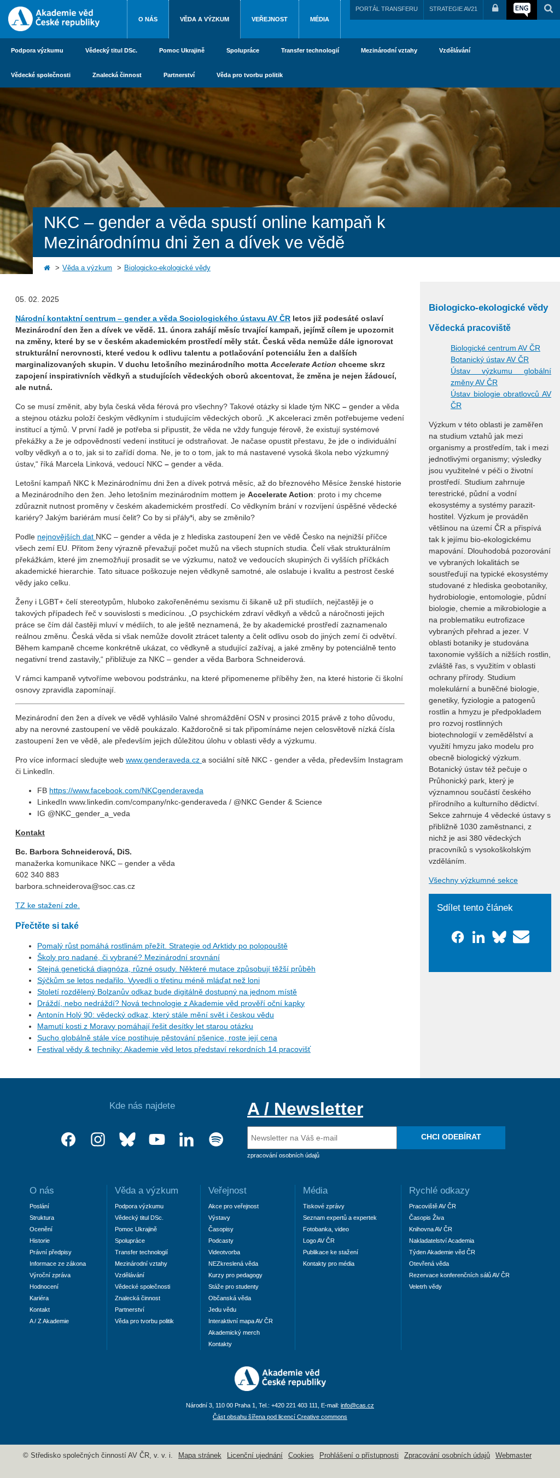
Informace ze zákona (58, 1263)
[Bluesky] (127, 1140)
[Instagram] (98, 1140)
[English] (521, 10)
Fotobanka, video (326, 1229)
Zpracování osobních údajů (447, 1455)
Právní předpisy (51, 1252)
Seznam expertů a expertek (340, 1217)
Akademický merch (234, 1332)
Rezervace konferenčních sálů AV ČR (459, 1275)
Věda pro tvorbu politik (250, 75)
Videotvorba (224, 1252)
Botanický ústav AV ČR (490, 359)
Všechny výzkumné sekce (473, 880)
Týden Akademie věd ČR (442, 1252)
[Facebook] (68, 1140)
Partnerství (179, 75)
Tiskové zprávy (324, 1206)
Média (319, 19)
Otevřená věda (429, 1263)
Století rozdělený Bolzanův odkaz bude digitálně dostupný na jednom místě (167, 991)
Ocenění (41, 1229)
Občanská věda (229, 1298)
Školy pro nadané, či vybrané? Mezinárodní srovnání (128, 957)
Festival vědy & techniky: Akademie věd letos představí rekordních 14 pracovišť (174, 1049)
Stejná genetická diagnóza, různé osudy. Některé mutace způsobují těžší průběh (176, 968)
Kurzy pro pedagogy (235, 1275)
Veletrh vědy (425, 1286)
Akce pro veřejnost (233, 1206)
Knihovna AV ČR (430, 1229)
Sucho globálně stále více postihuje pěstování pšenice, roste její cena (157, 1037)
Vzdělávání (454, 50)
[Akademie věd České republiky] (280, 1388)
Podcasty (221, 1240)
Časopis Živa (426, 1217)
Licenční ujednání (255, 1455)
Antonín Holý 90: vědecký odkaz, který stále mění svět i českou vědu (155, 1014)
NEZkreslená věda (233, 1263)
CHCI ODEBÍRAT (451, 1136)
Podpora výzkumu (37, 50)
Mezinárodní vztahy (389, 50)
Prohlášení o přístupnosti (359, 1455)
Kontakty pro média (328, 1263)
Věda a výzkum (204, 19)
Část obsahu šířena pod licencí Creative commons (280, 1416)
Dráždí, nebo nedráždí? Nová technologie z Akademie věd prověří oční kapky (171, 1003)
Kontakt (40, 1309)
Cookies (301, 1455)
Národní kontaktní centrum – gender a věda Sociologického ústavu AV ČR (152, 318)
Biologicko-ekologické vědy (167, 268)
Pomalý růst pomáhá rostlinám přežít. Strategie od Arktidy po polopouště (162, 945)
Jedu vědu (222, 1309)
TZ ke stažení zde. (47, 905)
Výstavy (219, 1217)
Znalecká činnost (117, 75)
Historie (40, 1240)
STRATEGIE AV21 (453, 8)
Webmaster (513, 1455)
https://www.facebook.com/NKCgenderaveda (126, 790)
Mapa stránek (199, 1455)
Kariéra (39, 1298)
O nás (148, 19)
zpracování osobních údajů (283, 1155)
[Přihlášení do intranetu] (494, 10)
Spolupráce (242, 50)
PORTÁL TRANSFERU (386, 8)
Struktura (42, 1217)
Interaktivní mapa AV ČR (240, 1321)
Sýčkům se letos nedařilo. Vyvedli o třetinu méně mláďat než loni (148, 980)
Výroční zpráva (50, 1275)
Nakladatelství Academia (441, 1240)
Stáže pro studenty (233, 1286)
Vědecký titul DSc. (111, 50)
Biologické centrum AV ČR (495, 348)
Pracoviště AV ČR (432, 1206)
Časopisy (221, 1229)
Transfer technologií (310, 50)
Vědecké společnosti (41, 75)
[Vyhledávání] (548, 10)
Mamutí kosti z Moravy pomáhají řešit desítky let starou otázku (145, 1026)
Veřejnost (270, 19)
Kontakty (220, 1344)
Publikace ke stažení (330, 1252)
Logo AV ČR (319, 1240)
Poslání (39, 1206)
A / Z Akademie (49, 1321)
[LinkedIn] (186, 1140)
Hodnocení (44, 1286)
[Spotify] (216, 1140)
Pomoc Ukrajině (182, 50)
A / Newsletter (305, 1109)
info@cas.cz (357, 1405)
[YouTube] (157, 1140)
